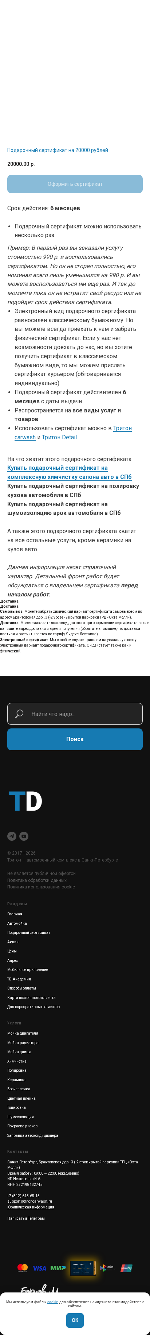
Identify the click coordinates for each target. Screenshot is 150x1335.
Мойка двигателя (22, 1033)
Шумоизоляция (20, 1117)
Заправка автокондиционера (32, 1136)
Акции (13, 942)
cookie (52, 1302)
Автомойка (17, 924)
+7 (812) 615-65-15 (23, 1196)
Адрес (12, 961)
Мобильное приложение (27, 970)
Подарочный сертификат (28, 933)
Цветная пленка (21, 1098)
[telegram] (11, 836)
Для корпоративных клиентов (33, 1007)
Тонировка (16, 1108)
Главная (14, 914)
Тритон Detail (59, 437)
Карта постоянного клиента (31, 998)
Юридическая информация (30, 1207)
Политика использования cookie (41, 887)
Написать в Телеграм (26, 1218)
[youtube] (23, 836)
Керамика (16, 1080)
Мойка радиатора (23, 1043)
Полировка (17, 1070)
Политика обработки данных (37, 880)
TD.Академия (19, 979)
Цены (12, 951)
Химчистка (17, 1061)
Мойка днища (19, 1052)
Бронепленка (18, 1089)
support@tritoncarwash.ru (29, 1201)
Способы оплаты (21, 988)
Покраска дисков (22, 1126)
